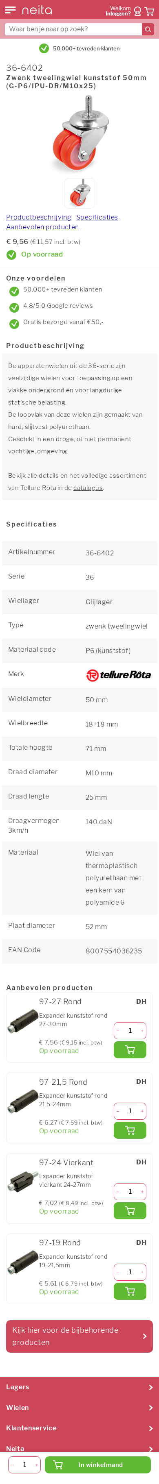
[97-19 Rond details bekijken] (23, 1262)
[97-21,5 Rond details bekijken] (23, 1101)
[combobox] (79, 29)
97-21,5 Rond (63, 1082)
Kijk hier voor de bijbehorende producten (65, 1336)
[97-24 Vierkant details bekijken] (23, 1181)
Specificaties (97, 217)
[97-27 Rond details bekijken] (23, 1021)
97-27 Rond (60, 1001)
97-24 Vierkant (66, 1162)
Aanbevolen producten (42, 227)
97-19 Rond (60, 1242)
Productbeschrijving (38, 217)
